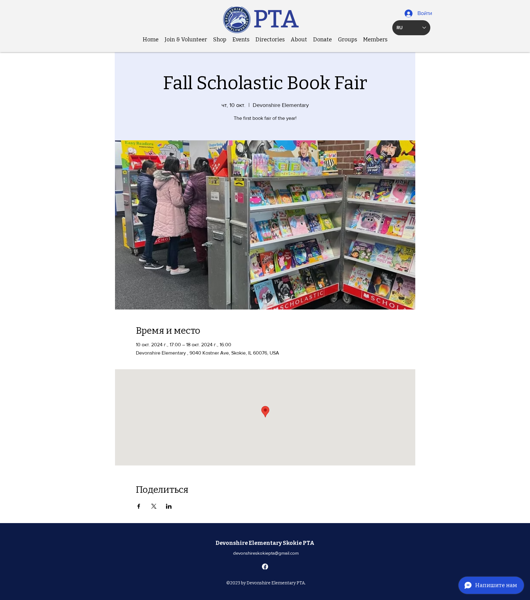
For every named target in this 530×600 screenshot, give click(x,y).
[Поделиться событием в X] (154, 506)
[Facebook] (265, 567)
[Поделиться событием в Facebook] (139, 506)
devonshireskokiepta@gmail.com (266, 553)
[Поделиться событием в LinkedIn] (169, 506)
